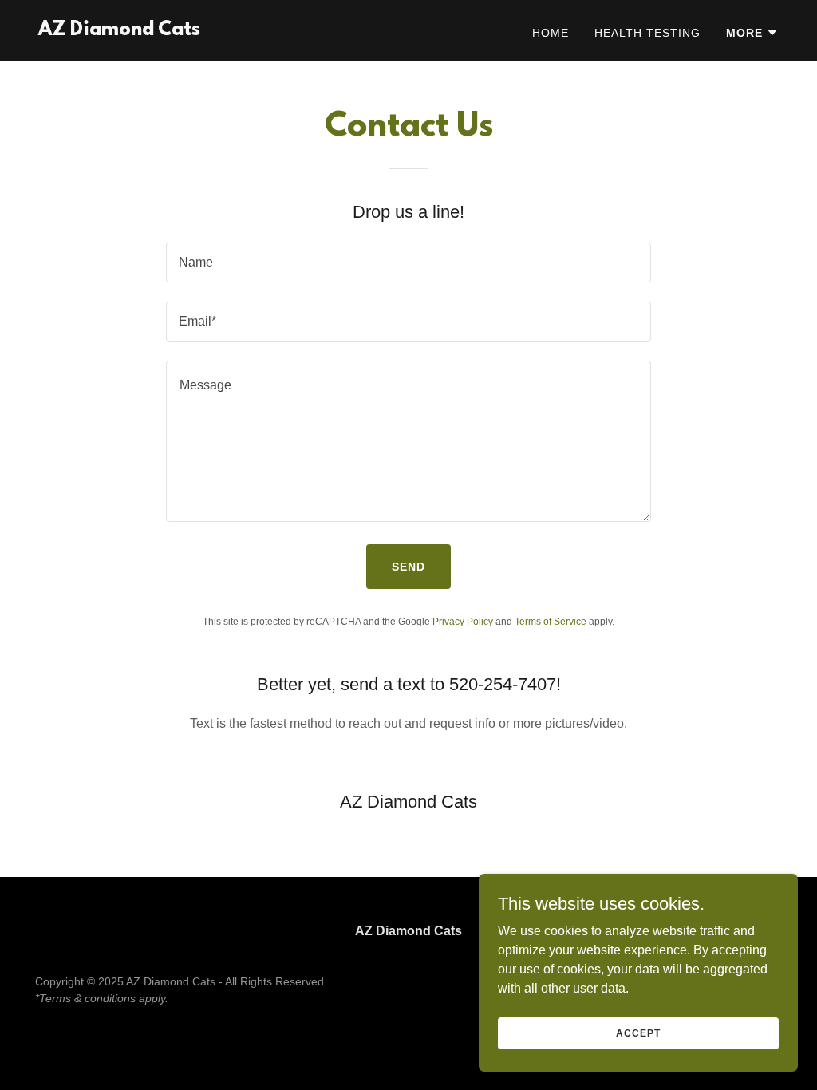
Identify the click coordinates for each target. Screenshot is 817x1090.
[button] (752, 32)
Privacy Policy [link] (462, 621)
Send (408, 566)
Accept (638, 1032)
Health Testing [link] (647, 32)
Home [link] (550, 32)
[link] (119, 31)
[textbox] (408, 262)
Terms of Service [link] (550, 621)
